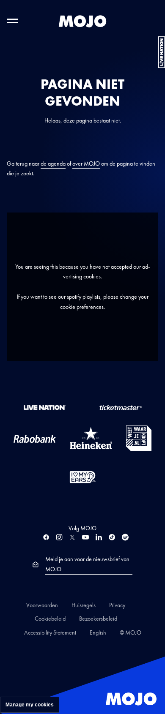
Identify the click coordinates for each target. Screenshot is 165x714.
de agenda (53, 163)
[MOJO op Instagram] (59, 537)
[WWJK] (138, 438)
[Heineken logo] (91, 438)
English (98, 632)
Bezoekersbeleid (98, 618)
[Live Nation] (45, 407)
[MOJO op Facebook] (46, 537)
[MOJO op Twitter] (72, 537)
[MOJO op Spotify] (125, 537)
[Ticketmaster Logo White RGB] (120, 407)
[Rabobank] (35, 438)
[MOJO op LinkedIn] (98, 537)
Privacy (117, 605)
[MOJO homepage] (82, 21)
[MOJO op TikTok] (111, 537)
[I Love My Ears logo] (83, 477)
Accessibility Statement (50, 632)
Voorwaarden (42, 605)
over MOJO (86, 163)
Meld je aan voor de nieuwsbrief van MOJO (87, 564)
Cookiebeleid (50, 618)
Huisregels (84, 605)
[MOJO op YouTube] (85, 537)
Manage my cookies (30, 705)
